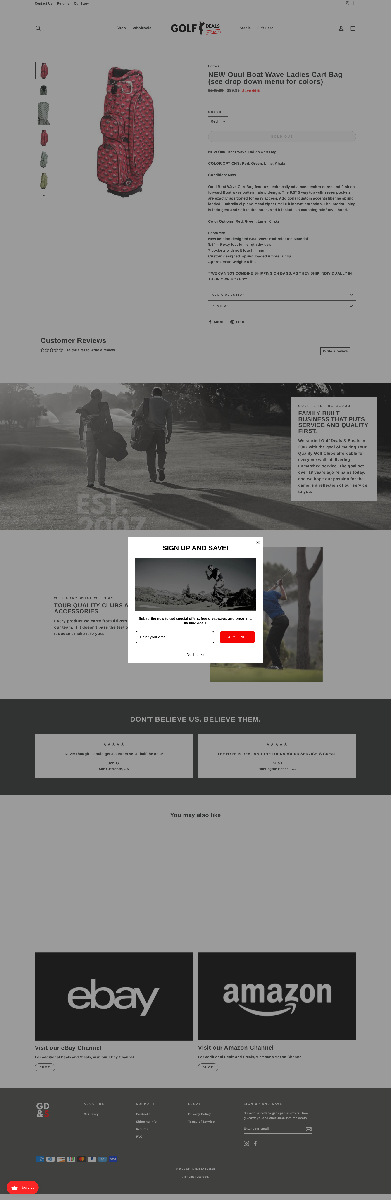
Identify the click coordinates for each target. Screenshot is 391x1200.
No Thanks (195, 654)
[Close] (258, 542)
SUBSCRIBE (237, 637)
